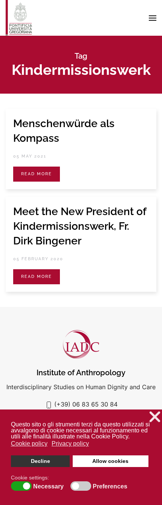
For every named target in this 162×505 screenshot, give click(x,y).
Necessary (48, 487)
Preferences (110, 487)
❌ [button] (155, 416)
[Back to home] (19, 18)
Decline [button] (40, 461)
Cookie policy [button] (29, 443)
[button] (152, 18)
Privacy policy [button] (70, 443)
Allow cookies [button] (110, 461)
